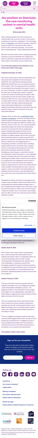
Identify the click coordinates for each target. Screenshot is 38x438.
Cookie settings (18, 235)
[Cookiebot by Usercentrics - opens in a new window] (28, 201)
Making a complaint (9, 391)
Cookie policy (7, 387)
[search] (34, 8)
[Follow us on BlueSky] (4, 374)
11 (3, 12)
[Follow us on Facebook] (10, 374)
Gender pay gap (8, 402)
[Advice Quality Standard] (19, 421)
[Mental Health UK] (31, 414)
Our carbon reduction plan (12, 394)
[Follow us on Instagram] (16, 374)
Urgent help (14, 3)
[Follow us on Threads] (28, 374)
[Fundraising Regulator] (19, 414)
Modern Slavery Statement (12, 397)
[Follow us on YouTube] (33, 374)
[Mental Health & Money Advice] (7, 414)
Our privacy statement (10, 384)
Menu (34, 5)
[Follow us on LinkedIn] (22, 374)
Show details (28, 225)
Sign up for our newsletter (19, 340)
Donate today (26, 3)
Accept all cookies (19, 230)
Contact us (6, 381)
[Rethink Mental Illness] (5, 3)
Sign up (29, 357)
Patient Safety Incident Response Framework (18, 405)
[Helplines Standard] (7, 421)
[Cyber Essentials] (31, 421)
